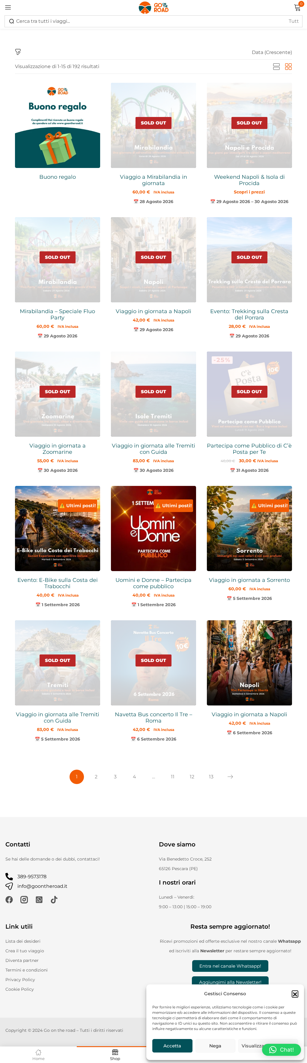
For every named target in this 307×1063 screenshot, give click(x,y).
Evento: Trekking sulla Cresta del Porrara (249, 314)
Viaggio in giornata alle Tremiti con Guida (153, 448)
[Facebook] (9, 899)
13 (211, 777)
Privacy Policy (20, 979)
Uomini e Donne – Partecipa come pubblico (153, 583)
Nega (215, 1046)
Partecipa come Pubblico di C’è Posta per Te (249, 448)
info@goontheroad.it (42, 886)
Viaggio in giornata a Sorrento (249, 580)
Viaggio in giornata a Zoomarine (57, 448)
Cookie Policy (19, 989)
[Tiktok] (54, 899)
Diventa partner (22, 960)
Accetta (172, 1046)
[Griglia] (288, 66)
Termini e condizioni (26, 970)
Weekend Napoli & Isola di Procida (249, 180)
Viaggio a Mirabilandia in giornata (153, 180)
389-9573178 (31, 876)
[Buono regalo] (57, 125)
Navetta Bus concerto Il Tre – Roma (153, 717)
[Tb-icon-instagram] (24, 899)
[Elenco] (276, 66)
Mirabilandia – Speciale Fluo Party (57, 314)
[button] (295, 994)
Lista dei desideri (22, 941)
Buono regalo (57, 177)
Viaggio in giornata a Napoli (153, 311)
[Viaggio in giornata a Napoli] (249, 662)
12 (192, 777)
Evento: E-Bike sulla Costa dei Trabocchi (57, 583)
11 (172, 777)
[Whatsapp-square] (39, 899)
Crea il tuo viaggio (24, 951)
